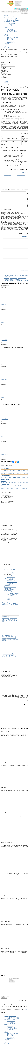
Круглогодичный (6, 74)
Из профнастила (11, 1038)
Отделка (6, 1031)
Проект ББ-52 (4, 322)
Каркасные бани (5, 475)
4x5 (13, 470)
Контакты (6, 1043)
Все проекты (7, 175)
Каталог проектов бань (10, 569)
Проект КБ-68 (4, 379)
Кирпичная (4, 636)
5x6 (20, 470)
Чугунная (4, 638)
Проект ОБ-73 (4, 454)
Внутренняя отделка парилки (9, 618)
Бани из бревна (5, 468)
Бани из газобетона (12, 594)
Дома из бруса (5, 479)
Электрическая (11, 638)
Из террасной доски (11, 656)
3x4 (4, 470)
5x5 (18, 470)
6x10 (22, 482)
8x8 (14, 488)
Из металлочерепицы (12, 1033)
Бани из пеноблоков (12, 596)
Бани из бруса (21, 175)
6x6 (25, 470)
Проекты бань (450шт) (9, 1019)
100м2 (6, 482)
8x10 (18, 488)
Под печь (9, 584)
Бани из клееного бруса (13, 593)
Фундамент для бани (7, 602)
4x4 (11, 470)
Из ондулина (10, 1034)
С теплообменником (9, 638)
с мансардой (8, 485)
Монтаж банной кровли (10, 587)
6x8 (27, 477)
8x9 (16, 488)
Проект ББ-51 (4, 304)
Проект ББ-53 (4, 340)
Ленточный (10, 583)
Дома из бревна (5, 484)
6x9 (20, 482)
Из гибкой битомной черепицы (15, 1035)
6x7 (27, 470)
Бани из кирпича (11, 595)
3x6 (7, 470)
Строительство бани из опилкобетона (13, 279)
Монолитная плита (12, 582)
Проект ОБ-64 (4, 419)
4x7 (16, 470)
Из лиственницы (6, 655)
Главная (6, 1014)
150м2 (9, 482)
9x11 (25, 488)
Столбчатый (10, 579)
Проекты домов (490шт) (10, 1016)
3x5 (5, 470)
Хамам (8, 598)
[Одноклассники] (15, 462)
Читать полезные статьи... (7, 522)
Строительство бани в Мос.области (9, 590)
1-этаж (3, 481)
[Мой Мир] (18, 462)
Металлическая (12, 636)
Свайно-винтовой (11, 580)
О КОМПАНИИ (7, 276)
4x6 (14, 470)
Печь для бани (7, 588)
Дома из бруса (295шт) (13, 1018)
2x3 (2, 473)
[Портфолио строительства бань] (8, 243)
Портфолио (7, 1040)
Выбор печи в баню (7, 635)
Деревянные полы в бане (8, 654)
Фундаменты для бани (9, 578)
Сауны (8, 599)
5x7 (22, 470)
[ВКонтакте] (13, 462)
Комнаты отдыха (6, 619)
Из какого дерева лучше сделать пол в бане (15, 278)
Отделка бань (7, 585)
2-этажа (3, 481)
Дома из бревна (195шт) (13, 1017)
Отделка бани (5, 616)
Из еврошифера (11, 1037)
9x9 (20, 488)
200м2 (12, 482)
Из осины (13, 655)
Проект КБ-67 (4, 361)
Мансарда (5, 71)
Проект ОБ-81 (4, 436)
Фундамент (3, 67)
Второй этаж (5, 70)
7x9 (13, 488)
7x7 (4, 477)
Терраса (4, 73)
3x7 (9, 470)
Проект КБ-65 (4, 397)
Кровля (6, 1032)
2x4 (4, 473)
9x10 (22, 488)
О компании (7, 1039)
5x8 (23, 470)
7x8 (26, 482)
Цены (5, 1042)
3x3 (2, 470)
